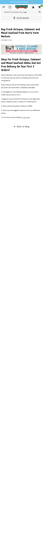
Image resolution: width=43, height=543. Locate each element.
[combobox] (19, 12)
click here (26, 117)
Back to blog (23, 126)
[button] (3, 7)
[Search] (39, 12)
